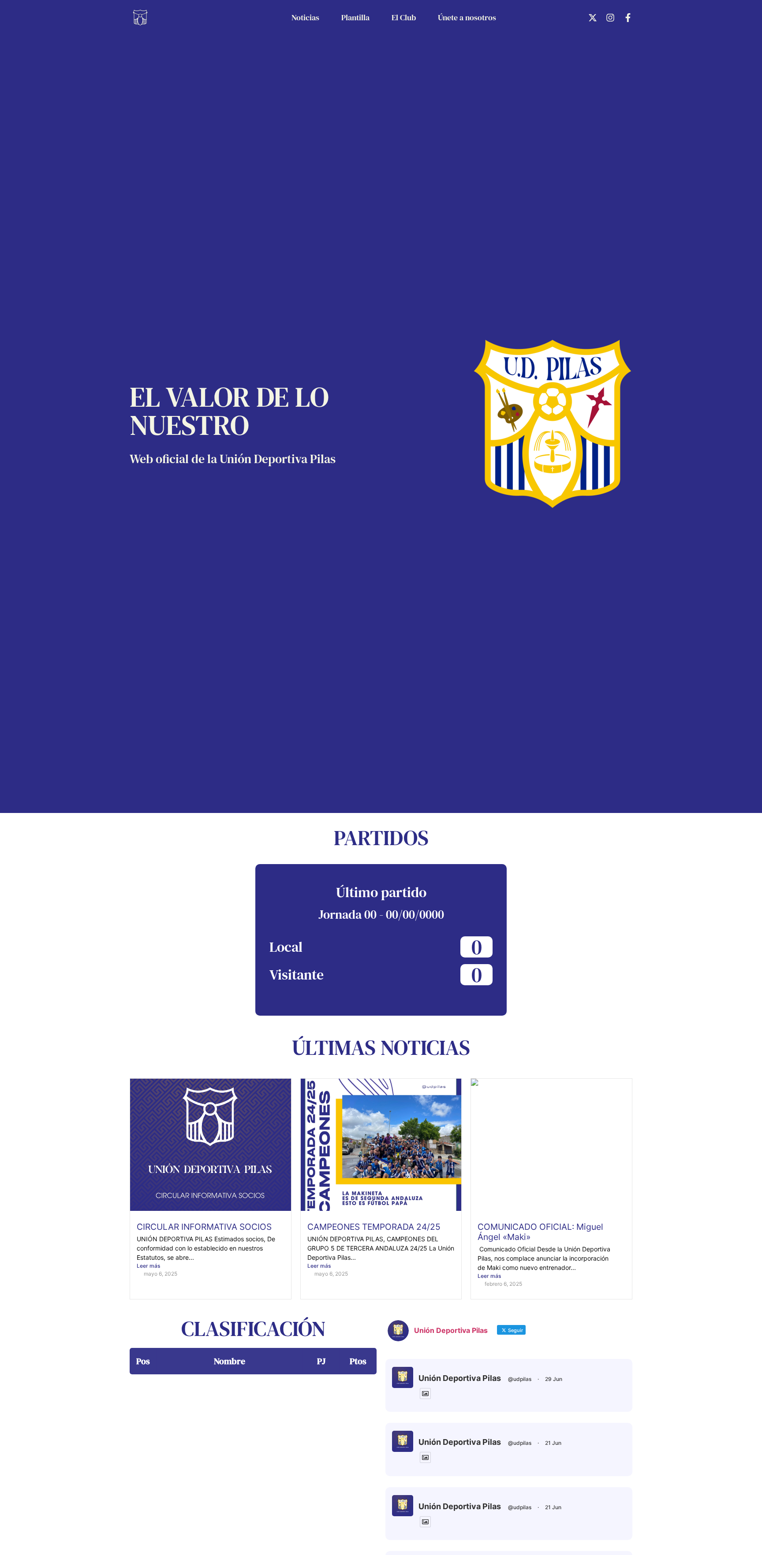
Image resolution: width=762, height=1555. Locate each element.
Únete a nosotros (467, 17)
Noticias (305, 17)
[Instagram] (610, 17)
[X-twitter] (592, 17)
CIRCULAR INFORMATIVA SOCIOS (204, 1226)
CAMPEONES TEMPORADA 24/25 (374, 1226)
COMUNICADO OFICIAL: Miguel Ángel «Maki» (540, 1231)
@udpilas (519, 1379)
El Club (404, 17)
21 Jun (553, 1443)
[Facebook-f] (628, 17)
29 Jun (553, 1379)
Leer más (148, 1265)
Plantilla (355, 17)
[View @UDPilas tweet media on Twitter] (425, 1393)
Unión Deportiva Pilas (459, 1378)
